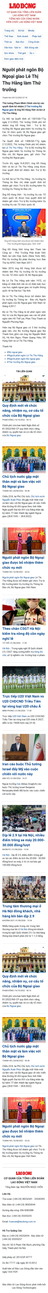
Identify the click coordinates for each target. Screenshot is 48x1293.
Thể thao (8, 36)
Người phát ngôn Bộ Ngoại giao (18, 577)
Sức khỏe (9, 53)
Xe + (32, 53)
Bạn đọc (20, 41)
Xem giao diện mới (13, 58)
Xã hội (21, 30)
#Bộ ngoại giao (14, 352)
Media (31, 30)
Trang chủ (9, 30)
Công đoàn (33, 41)
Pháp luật (36, 36)
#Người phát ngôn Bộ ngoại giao (23, 358)
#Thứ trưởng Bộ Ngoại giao (21, 362)
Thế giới (22, 53)
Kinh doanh (22, 36)
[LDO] (24, 389)
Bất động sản (31, 47)
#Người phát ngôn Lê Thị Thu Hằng (25, 355)
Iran (19, 784)
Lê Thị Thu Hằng (13, 147)
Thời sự (8, 41)
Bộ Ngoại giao (14, 435)
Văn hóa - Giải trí (12, 47)
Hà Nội (5, 648)
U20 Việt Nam (19, 716)
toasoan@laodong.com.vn (22, 1221)
